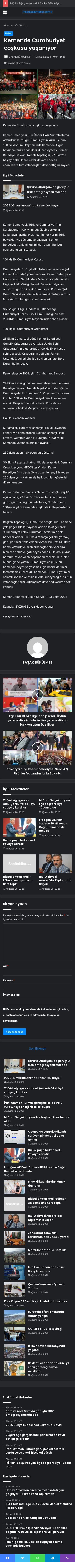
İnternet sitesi (11, 994)
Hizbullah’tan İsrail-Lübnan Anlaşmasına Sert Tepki (17, 880)
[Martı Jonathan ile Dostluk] (14, 1255)
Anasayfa (12, 25)
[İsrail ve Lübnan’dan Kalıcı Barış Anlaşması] (14, 1272)
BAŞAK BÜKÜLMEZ (19, 56)
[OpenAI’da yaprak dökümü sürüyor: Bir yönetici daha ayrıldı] (14, 1137)
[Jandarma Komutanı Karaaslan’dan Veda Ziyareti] (14, 1238)
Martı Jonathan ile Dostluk (47, 1250)
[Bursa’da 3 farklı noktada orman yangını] (14, 1317)
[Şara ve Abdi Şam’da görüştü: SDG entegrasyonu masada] (13, 192)
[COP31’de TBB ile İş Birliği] (14, 1334)
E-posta (9, 980)
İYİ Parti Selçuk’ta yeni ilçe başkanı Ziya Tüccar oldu (54, 803)
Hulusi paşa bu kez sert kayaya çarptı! (19, 842)
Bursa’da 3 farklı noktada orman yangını (46, 1314)
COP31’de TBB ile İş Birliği (45, 1329)
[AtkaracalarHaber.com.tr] (37, 12)
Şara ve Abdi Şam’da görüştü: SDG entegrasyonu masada (49, 1063)
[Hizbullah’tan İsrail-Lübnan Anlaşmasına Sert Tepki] (19, 863)
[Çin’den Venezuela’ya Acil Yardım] (14, 1289)
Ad (5, 965)
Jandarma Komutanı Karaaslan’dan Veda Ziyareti (48, 1235)
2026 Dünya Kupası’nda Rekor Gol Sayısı (31, 205)
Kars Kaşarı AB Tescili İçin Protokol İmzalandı (35, 1301)
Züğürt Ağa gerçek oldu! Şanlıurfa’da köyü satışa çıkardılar (19, 803)
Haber (24, 25)
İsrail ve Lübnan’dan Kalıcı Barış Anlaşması (46, 1269)
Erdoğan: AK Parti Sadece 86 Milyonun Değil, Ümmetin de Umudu (53, 825)
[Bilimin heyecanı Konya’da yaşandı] (14, 1351)
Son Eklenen (37, 1048)
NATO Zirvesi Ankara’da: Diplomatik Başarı (55, 880)
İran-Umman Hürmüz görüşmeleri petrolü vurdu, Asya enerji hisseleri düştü (33, 1105)
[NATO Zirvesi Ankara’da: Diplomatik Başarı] (55, 863)
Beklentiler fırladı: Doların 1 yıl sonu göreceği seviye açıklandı (48, 1367)
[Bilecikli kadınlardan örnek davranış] (14, 1187)
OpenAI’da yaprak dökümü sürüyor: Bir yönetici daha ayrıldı (47, 1136)
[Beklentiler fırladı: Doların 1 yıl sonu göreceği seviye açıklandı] (14, 1368)
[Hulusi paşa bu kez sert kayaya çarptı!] (19, 827)
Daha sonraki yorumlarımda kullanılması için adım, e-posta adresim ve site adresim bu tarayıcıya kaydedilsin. (36, 1015)
